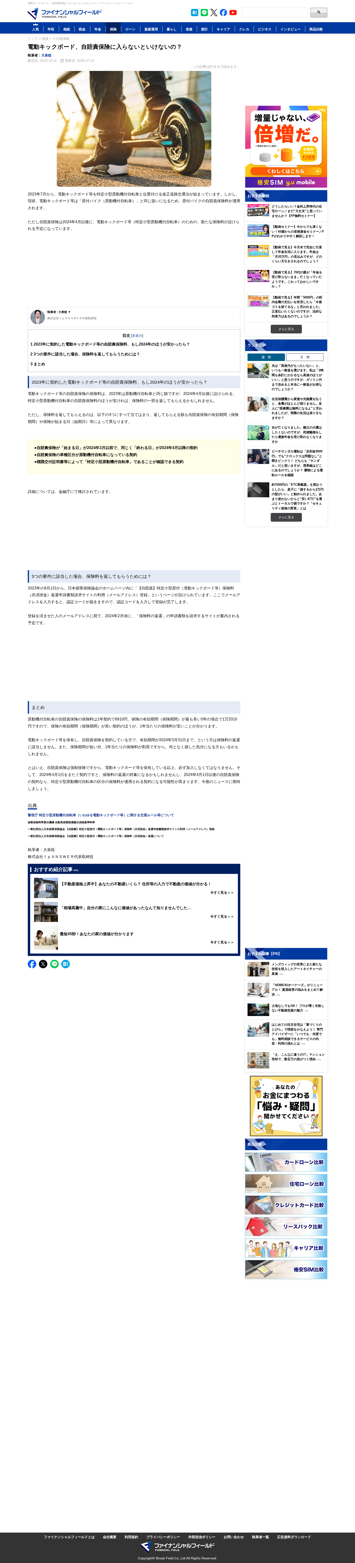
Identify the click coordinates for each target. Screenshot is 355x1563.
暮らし (172, 29)
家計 (204, 29)
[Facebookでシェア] (32, 964)
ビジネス (264, 29)
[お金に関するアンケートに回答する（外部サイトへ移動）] (286, 1106)
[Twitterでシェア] (43, 964)
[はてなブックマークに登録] (65, 964)
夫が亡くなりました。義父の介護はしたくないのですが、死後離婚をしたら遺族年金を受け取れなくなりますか (297, 434)
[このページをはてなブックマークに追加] (194, 12)
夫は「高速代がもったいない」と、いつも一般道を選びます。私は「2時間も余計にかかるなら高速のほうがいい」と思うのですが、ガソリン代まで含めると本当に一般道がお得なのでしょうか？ (298, 377)
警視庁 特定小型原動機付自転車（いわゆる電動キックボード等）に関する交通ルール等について (101, 814)
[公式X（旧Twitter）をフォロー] (214, 12)
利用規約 (131, 1536)
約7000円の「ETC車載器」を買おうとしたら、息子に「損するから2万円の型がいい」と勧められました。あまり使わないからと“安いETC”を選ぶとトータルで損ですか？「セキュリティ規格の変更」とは (298, 496)
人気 (35, 29)
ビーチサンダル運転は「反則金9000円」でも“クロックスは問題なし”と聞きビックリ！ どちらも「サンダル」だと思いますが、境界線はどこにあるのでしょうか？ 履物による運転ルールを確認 (297, 463)
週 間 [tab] (266, 357)
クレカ (244, 29)
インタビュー (290, 29)
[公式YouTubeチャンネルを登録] (233, 12)
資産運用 (151, 29)
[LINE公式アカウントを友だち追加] (204, 12)
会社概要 (109, 1536)
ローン (130, 29)
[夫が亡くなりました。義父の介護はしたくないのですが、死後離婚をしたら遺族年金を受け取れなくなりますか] (258, 432)
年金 (97, 29)
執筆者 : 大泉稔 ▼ (59, 312)
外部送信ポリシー (201, 1536)
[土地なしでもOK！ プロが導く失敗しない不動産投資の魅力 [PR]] (287, 1014)
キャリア (223, 29)
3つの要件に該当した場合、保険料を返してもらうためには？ (85, 354)
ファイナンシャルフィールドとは (69, 1536)
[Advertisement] (134, 270)
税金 (82, 29)
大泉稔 (46, 55)
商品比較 (316, 29)
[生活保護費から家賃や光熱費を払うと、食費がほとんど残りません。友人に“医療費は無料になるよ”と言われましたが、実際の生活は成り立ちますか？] (258, 404)
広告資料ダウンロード (294, 1536)
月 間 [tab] (305, 357)
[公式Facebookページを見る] (223, 12)
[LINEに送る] (54, 964)
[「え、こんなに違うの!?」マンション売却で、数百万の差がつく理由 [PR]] (287, 1067)
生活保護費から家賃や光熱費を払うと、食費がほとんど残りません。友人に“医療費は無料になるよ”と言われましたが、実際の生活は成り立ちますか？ (297, 408)
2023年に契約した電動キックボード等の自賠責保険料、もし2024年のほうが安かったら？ (110, 344)
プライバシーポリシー (163, 1536)
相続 (66, 29)
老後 (189, 29)
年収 (51, 29)
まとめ (37, 364)
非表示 (137, 335)
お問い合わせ (234, 1536)
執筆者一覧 (260, 1536)
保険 (113, 29)
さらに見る (286, 328)
